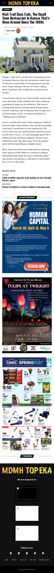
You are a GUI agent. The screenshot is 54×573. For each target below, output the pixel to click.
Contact (14, 560)
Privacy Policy (44, 560)
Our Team (33, 560)
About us (23, 560)
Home (6, 560)
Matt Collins (11, 31)
